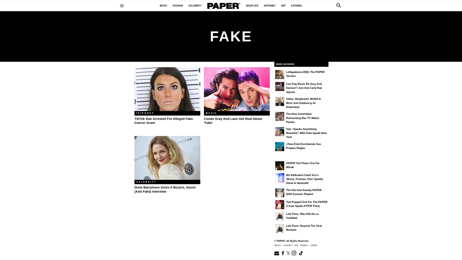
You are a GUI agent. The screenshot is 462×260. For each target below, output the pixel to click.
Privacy (304, 245)
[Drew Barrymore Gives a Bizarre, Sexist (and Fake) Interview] (167, 158)
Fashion (178, 5)
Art (283, 5)
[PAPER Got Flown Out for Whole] (279, 165)
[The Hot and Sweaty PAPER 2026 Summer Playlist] (279, 192)
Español (296, 5)
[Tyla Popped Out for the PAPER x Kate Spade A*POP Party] (279, 204)
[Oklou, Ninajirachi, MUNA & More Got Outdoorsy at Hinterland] (279, 101)
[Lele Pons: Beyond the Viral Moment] (279, 228)
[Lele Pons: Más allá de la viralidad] (279, 216)
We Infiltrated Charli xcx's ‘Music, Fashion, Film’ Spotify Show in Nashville (304, 179)
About (277, 245)
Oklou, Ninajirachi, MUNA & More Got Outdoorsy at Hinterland (303, 103)
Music (163, 5)
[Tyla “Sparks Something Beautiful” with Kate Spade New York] (279, 131)
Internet (270, 5)
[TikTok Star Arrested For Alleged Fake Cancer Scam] (167, 89)
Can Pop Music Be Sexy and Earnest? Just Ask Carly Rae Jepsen (304, 88)
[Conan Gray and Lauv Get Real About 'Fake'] (237, 89)
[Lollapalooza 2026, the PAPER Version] (279, 74)
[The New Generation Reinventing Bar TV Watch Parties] (279, 116)
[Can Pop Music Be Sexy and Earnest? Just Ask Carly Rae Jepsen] (279, 86)
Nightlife (252, 5)
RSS (296, 245)
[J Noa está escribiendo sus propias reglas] (279, 146)
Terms (313, 245)
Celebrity (195, 5)
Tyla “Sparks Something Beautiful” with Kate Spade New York (306, 133)
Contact (288, 245)
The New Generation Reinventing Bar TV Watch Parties (302, 118)
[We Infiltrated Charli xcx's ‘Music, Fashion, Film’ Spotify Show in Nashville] (279, 177)
